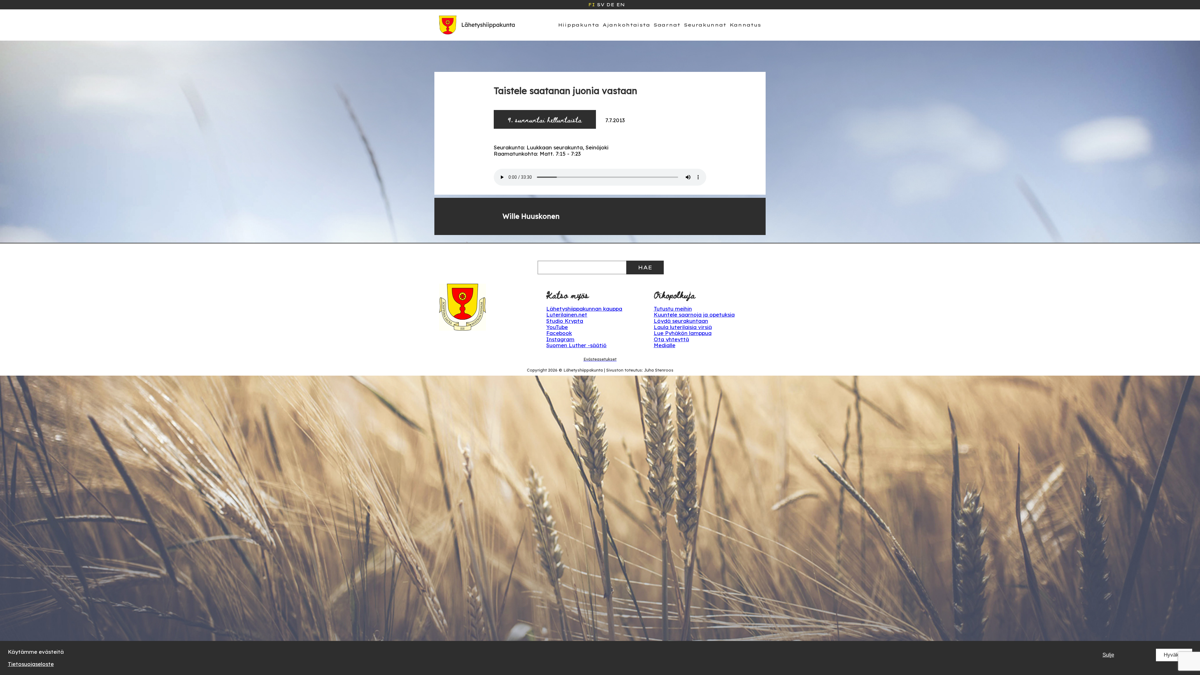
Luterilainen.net (566, 314)
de (610, 5)
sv (600, 5)
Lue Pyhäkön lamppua (683, 333)
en (620, 5)
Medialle (664, 345)
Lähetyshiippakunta (583, 370)
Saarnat (666, 25)
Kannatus (745, 25)
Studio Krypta (564, 321)
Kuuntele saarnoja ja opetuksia (694, 314)
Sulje (1108, 655)
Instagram (560, 339)
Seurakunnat (705, 25)
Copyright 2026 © (545, 370)
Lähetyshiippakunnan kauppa (584, 308)
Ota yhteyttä (671, 339)
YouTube (557, 327)
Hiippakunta (578, 25)
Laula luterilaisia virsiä (683, 327)
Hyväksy (1174, 655)
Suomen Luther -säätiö (576, 345)
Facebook (559, 333)
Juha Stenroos (658, 370)
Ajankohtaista (626, 25)
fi (591, 5)
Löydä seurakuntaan (681, 321)
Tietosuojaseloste (31, 664)
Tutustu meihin (673, 308)
